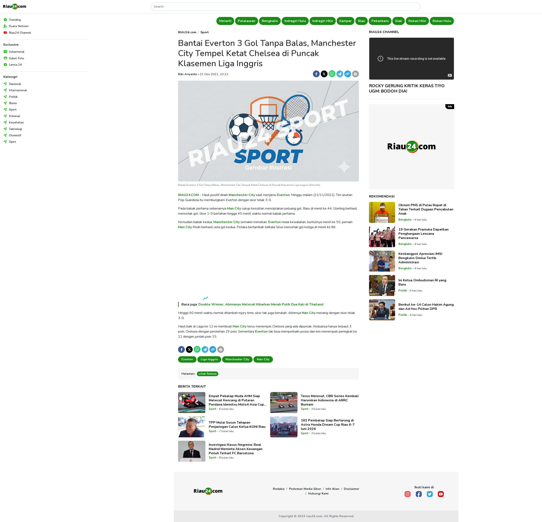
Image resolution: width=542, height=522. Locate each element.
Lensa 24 (15, 64)
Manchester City (242, 195)
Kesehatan (16, 122)
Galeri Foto (16, 58)
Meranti (219, 21)
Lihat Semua (208, 373)
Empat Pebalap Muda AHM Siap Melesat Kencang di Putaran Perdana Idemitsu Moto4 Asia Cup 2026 (236, 400)
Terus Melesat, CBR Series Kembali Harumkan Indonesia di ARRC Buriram (330, 400)
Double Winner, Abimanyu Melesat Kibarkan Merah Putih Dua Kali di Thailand (260, 304)
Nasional (15, 84)
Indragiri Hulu (289, 21)
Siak (392, 21)
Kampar (339, 21)
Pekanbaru (374, 21)
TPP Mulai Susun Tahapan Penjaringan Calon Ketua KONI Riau (237, 424)
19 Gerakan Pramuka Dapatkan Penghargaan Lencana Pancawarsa (423, 233)
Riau (355, 21)
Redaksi (279, 489)
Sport (13, 109)
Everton (283, 195)
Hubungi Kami (318, 493)
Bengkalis (264, 21)
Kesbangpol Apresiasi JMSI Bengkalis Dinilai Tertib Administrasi (420, 258)
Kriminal (14, 116)
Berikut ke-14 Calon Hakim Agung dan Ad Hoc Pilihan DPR (426, 306)
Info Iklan (332, 489)
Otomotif (15, 135)
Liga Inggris (209, 359)
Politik (13, 97)
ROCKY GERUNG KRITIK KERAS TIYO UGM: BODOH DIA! (407, 88)
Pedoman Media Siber (305, 489)
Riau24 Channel (20, 32)
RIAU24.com (187, 32)
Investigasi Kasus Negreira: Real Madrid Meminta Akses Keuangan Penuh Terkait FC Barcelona (236, 449)
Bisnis (13, 103)
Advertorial (16, 52)
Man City (234, 208)
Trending (15, 20)
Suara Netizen (19, 26)
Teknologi (15, 129)
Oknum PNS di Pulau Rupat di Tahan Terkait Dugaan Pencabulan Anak (425, 209)
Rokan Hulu (436, 21)
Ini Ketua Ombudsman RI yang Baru (422, 282)
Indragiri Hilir (316, 21)
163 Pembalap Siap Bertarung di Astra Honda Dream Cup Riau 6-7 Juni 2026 (328, 424)
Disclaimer (351, 489)
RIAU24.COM (188, 195)
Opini (12, 141)
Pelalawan (240, 21)
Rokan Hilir (411, 21)
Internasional (18, 90)
